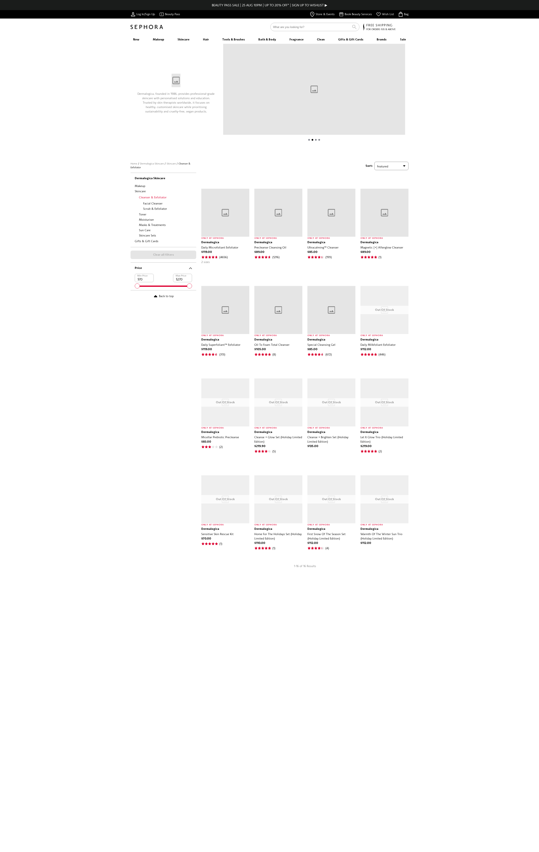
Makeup (140, 186)
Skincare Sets (147, 235)
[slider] (137, 285)
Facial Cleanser (153, 203)
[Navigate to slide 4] (319, 140)
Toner (142, 214)
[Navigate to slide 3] (316, 140)
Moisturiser (146, 219)
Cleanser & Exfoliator (153, 197)
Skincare (171, 163)
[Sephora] (147, 27)
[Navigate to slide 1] (309, 140)
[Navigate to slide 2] (312, 140)
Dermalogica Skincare (152, 163)
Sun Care (145, 230)
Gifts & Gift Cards (146, 241)
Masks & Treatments (152, 225)
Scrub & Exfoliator (155, 208)
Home (134, 163)
